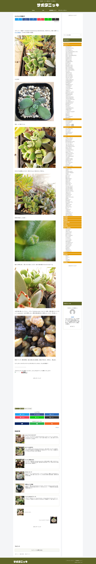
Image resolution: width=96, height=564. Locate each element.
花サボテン (68, 117)
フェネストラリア (70, 153)
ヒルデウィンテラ (70, 92)
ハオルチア (66, 119)
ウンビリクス (69, 232)
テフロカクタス (69, 81)
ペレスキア (68, 100)
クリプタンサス (69, 128)
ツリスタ (68, 123)
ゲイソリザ (68, 236)
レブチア (68, 112)
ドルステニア (69, 243)
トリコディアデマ (70, 149)
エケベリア (68, 175)
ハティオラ (68, 87)
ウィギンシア (69, 49)
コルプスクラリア (70, 145)
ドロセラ (68, 203)
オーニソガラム (69, 235)
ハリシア (68, 89)
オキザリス (68, 233)
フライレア (68, 95)
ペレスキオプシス (70, 101)
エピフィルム (69, 60)
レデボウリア (69, 251)
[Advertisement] (37, 25)
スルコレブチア (69, 77)
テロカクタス (69, 82)
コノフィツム (69, 143)
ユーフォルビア (69, 215)
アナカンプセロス (70, 172)
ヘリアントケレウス (70, 99)
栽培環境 (66, 226)
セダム (67, 198)
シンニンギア (69, 240)
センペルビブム (69, 201)
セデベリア (68, 199)
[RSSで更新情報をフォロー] (52, 423)
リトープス (68, 163)
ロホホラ (68, 115)
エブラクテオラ (69, 138)
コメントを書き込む (37, 550)
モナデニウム (69, 214)
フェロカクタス (69, 94)
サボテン (66, 45)
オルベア (68, 177)
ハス (67, 258)
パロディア (68, 90)
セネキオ (68, 200)
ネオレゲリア (69, 133)
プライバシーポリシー (70, 560)
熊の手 (27, 408)
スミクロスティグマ (70, 146)
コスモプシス (69, 72)
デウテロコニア (69, 132)
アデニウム (68, 229)
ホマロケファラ (69, 103)
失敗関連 (66, 217)
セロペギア (68, 241)
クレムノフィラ (69, 186)
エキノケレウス (69, 54)
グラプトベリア (69, 189)
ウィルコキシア (69, 50)
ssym (72, 317)
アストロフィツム (70, 47)
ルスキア (68, 164)
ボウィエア (68, 246)
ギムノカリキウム (70, 68)
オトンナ (68, 176)
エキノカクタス (69, 52)
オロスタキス (69, 178)
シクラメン (68, 237)
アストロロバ (69, 121)
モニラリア (68, 161)
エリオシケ (68, 62)
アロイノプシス (69, 137)
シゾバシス (68, 238)
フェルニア (68, 209)
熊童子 (31, 408)
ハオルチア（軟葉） (70, 125)
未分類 (65, 224)
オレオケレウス (69, 65)
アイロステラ (69, 46)
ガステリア (68, 182)
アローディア (69, 231)
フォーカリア (69, 154)
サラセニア (68, 193)
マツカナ (68, 105)
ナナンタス (68, 151)
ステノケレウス (69, 76)
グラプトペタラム (70, 190)
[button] (81, 35)
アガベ (67, 170)
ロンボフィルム (69, 165)
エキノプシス (69, 56)
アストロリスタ (69, 120)
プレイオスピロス (70, 156)
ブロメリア (66, 127)
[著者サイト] (22, 423)
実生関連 (66, 218)
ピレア (67, 208)
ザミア (67, 255)
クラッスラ (68, 184)
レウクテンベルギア (70, 111)
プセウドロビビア (70, 98)
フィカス (68, 259)
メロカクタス (69, 109)
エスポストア (69, 57)
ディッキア (68, 131)
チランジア (68, 129)
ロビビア (68, 114)
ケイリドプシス (69, 142)
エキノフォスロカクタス (71, 55)
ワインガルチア (69, 116)
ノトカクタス (69, 85)
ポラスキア (68, 104)
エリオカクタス (69, 61)
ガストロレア (69, 183)
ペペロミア (68, 211)
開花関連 (66, 262)
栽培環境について (79, 560)
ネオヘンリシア (69, 152)
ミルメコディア (69, 212)
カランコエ (68, 179)
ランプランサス (69, 162)
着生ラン (66, 252)
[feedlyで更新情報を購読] (37, 423)
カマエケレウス (69, 66)
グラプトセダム (69, 188)
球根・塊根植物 (67, 227)
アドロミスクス (69, 171)
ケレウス (68, 71)
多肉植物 (22, 408)
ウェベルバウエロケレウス (72, 51)
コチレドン (17, 408)
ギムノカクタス (69, 67)
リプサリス (68, 110)
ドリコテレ (68, 83)
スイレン (68, 257)
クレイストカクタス (70, 70)
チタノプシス (69, 147)
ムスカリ (68, 247)
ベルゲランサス (69, 158)
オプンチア (68, 63)
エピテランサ (69, 59)
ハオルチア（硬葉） (70, 124)
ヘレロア (68, 157)
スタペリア (68, 195)
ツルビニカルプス (70, 79)
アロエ (67, 173)
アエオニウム (69, 168)
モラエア (68, 248)
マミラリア (68, 106)
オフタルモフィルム (70, 141)
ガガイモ (68, 181)
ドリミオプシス (69, 242)
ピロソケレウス (69, 93)
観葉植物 (66, 254)
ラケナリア (68, 249)
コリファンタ (69, 73)
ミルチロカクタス (70, 107)
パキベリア (68, 205)
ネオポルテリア (69, 84)
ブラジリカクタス (70, 96)
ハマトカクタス (69, 88)
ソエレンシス (69, 78)
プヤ (67, 134)
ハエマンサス (69, 244)
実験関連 (66, 220)
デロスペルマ (69, 148)
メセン (65, 136)
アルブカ (68, 230)
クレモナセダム (69, 187)
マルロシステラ (69, 159)
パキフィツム (69, 204)
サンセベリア (69, 194)
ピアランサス (69, 206)
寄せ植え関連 (67, 222)
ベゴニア (68, 210)
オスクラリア (69, 140)
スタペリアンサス (70, 197)
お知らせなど (67, 43)
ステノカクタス (69, 74)
